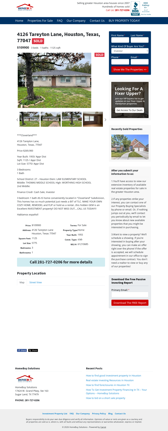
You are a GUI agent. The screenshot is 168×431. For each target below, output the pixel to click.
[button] (17, 120)
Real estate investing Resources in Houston (110, 380)
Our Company (76, 20)
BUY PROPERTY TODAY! (124, 20)
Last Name (137, 35)
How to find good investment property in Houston (113, 375)
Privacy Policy (99, 413)
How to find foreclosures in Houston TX (107, 385)
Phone (115, 57)
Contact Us (97, 20)
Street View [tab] (35, 282)
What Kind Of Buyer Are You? (128, 46)
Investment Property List (54, 413)
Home (19, 20)
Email (134, 57)
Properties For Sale (40, 20)
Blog (110, 413)
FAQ (59, 20)
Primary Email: (120, 290)
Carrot (103, 427)
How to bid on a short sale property (105, 398)
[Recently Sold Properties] (130, 146)
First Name (118, 35)
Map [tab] (22, 282)
